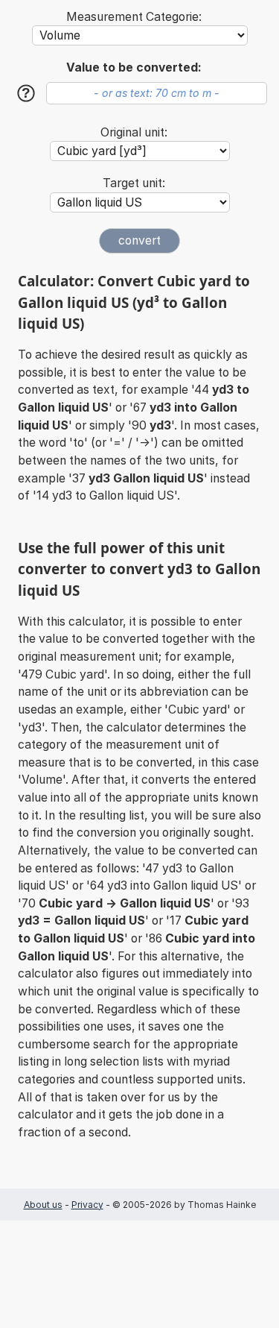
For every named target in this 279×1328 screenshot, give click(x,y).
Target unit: (134, 183)
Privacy (87, 1204)
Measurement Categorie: (134, 17)
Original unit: (133, 132)
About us (43, 1204)
